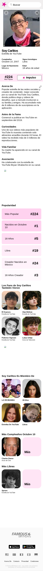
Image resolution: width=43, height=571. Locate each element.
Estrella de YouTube (12, 53)
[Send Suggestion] (40, 87)
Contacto (16, 561)
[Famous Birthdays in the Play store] (29, 547)
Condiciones (35, 561)
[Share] (6, 13)
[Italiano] (29, 555)
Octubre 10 (7, 61)
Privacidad (24, 561)
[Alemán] (36, 555)
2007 (16, 61)
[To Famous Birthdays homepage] (4, 4)
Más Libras (8, 466)
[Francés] (21, 555)
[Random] (37, 13)
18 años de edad (30, 68)
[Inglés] (7, 555)
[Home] (21, 534)
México (5, 68)
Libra (24, 61)
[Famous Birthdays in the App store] (14, 547)
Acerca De (7, 561)
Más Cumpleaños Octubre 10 (18, 434)
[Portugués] (14, 555)
